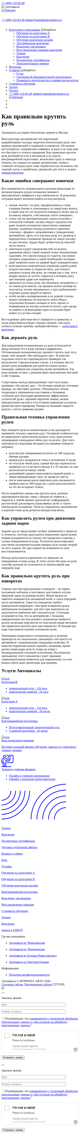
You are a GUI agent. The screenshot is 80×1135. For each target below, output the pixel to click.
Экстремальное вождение (32, 43)
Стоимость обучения (22, 83)
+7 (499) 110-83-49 (13, 3)
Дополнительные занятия (32, 63)
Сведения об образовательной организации (44, 77)
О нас (20, 73)
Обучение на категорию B (33, 36)
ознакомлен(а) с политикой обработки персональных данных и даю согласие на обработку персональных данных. (39, 1022)
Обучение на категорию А (33, 33)
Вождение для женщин (31, 46)
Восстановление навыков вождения (39, 50)
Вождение (22, 56)
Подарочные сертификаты (33, 60)
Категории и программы (24, 29)
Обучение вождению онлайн (34, 39)
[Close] (2, 992)
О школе (14, 70)
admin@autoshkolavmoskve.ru (43, 20)
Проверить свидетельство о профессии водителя (47, 80)
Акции (13, 87)
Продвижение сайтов (38, 984)
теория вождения (12, 172)
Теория (20, 53)
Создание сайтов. (12, 984)
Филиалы (15, 66)
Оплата (13, 90)
